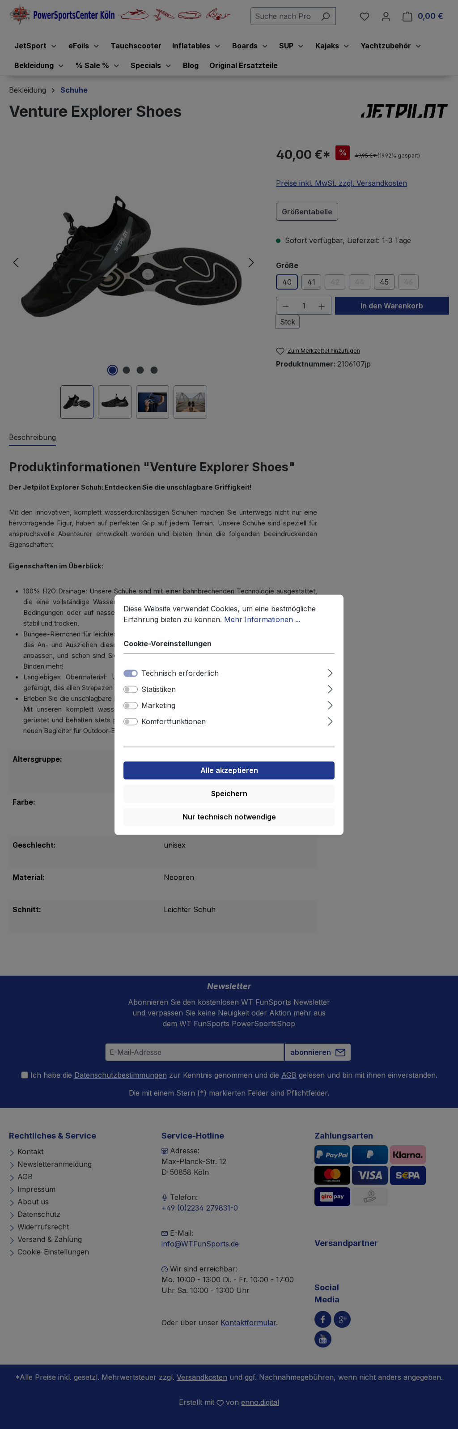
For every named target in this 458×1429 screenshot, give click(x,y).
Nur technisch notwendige (229, 816)
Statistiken (158, 689)
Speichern (229, 793)
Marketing (158, 705)
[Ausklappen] (330, 671)
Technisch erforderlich (180, 673)
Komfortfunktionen (173, 721)
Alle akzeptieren (229, 770)
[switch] (130, 689)
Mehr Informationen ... (262, 619)
